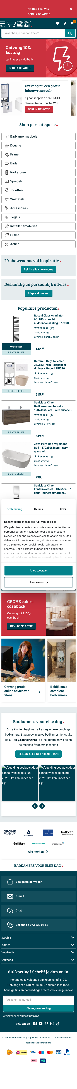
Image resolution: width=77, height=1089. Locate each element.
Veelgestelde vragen (29, 882)
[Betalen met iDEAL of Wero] (21, 1052)
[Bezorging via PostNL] (10, 1052)
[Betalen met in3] (43, 1060)
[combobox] (33, 33)
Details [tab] (38, 509)
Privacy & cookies (63, 1037)
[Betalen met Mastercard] (50, 1052)
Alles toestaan (38, 570)
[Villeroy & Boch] (48, 833)
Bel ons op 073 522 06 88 (32, 925)
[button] (20, 783)
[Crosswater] (58, 843)
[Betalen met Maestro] (41, 1052)
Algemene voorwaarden (39, 1037)
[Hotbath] (67, 833)
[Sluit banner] (71, 9)
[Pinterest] (46, 1023)
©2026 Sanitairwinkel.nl (13, 1037)
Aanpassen (37, 582)
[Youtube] (40, 1023)
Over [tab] (63, 509)
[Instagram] (52, 1023)
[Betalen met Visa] (33, 1052)
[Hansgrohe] (38, 843)
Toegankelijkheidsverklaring (38, 1042)
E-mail (20, 896)
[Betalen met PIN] (58, 1052)
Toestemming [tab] (13, 509)
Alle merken (36, 852)
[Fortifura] (19, 843)
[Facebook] (35, 1023)
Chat (19, 910)
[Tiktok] (58, 1023)
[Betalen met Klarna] (34, 1060)
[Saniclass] (29, 833)
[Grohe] (9, 833)
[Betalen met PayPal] (67, 1052)
